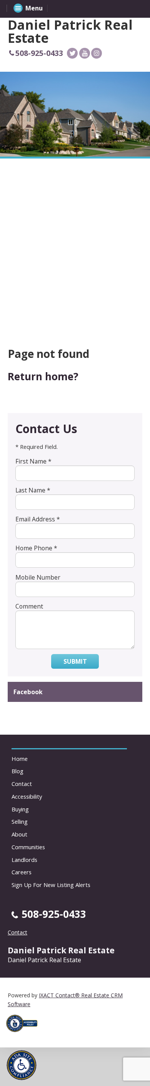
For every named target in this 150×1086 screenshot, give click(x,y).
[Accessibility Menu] (21, 1065)
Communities (28, 847)
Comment (29, 606)
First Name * (33, 461)
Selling (20, 821)
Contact (22, 784)
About (19, 834)
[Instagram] (96, 53)
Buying (20, 809)
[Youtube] (84, 53)
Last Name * (32, 490)
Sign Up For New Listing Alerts (51, 885)
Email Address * (37, 519)
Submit (75, 661)
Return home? (43, 376)
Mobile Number (37, 577)
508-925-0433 (39, 53)
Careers (22, 872)
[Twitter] (72, 53)
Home (20, 758)
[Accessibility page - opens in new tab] (24, 1034)
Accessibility (27, 796)
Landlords (24, 859)
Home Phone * (36, 548)
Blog (17, 771)
